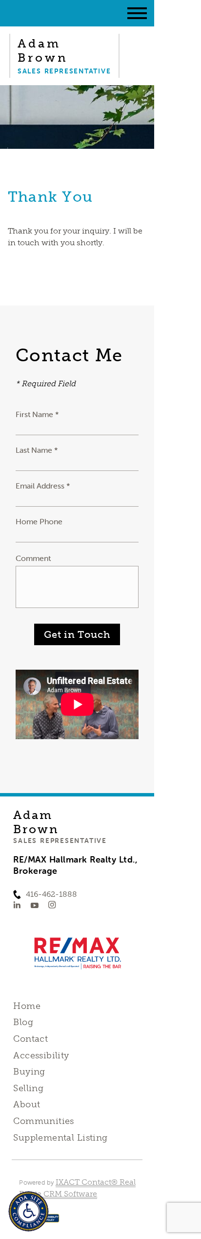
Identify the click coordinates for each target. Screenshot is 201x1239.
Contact (30, 1038)
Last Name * (37, 450)
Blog (23, 1022)
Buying (29, 1071)
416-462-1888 (51, 894)
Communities (43, 1121)
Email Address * (43, 486)
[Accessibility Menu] (28, 1211)
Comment (33, 558)
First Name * (37, 414)
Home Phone (39, 521)
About (26, 1104)
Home (26, 1006)
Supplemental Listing (60, 1137)
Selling (28, 1088)
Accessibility (41, 1055)
